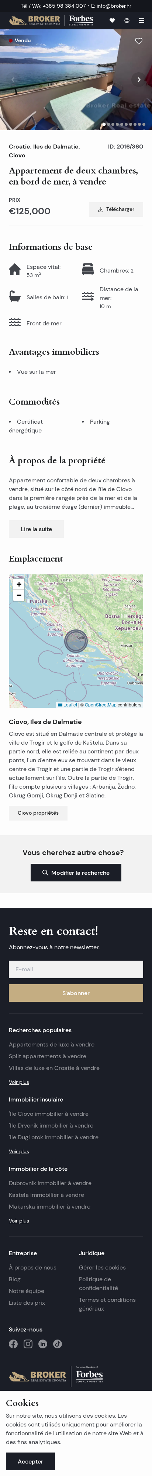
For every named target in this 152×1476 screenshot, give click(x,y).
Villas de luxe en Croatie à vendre (54, 1067)
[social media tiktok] (57, 1344)
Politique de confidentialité (98, 1284)
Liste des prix (27, 1302)
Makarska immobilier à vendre (49, 1206)
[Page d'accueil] (51, 20)
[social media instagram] (28, 1344)
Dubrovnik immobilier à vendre (50, 1183)
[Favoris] (112, 20)
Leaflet (69, 704)
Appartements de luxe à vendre (51, 1044)
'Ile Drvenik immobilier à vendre (51, 1125)
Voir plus (19, 1082)
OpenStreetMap (101, 704)
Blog (15, 1279)
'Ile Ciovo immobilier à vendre (49, 1113)
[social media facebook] (13, 1344)
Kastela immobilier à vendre (46, 1194)
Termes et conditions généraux (107, 1304)
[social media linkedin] (42, 1344)
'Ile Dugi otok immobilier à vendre (54, 1137)
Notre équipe (26, 1290)
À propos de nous (32, 1267)
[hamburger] (141, 20)
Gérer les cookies (102, 1267)
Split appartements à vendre (47, 1056)
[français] (127, 20)
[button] (76, 641)
